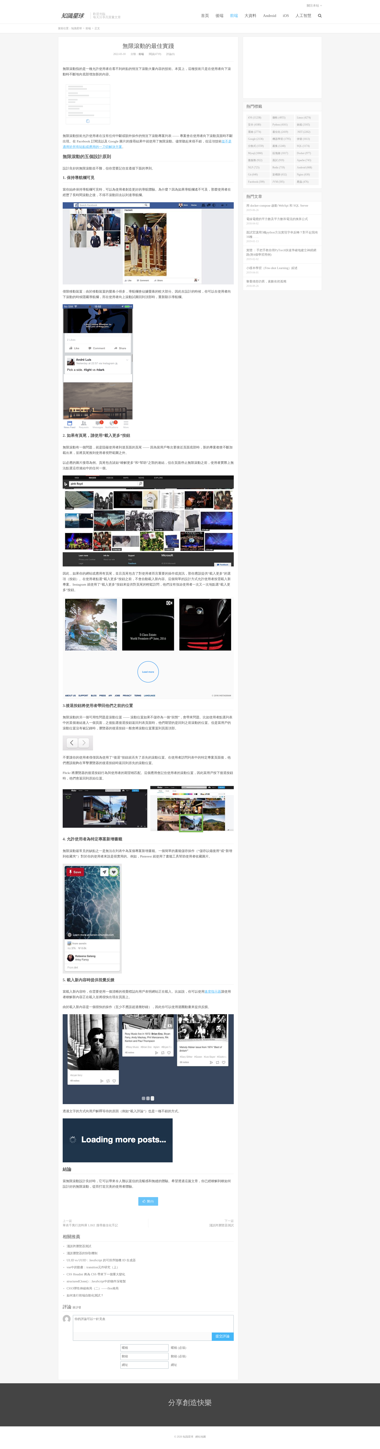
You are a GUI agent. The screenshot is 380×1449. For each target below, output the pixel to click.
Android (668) (304, 167)
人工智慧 (303, 15)
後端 (219, 15)
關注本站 (313, 5)
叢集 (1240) (278, 145)
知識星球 (73, 15)
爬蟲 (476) (303, 181)
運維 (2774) (254, 131)
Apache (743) (304, 160)
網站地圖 (200, 1436)
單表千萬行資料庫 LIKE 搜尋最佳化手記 (90, 1225)
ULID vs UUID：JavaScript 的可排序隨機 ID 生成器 (101, 1260)
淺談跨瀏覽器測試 (221, 1225)
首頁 (205, 15)
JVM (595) (278, 181)
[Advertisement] (282, 67)
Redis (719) (278, 167)
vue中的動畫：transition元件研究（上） (93, 1267)
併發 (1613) (303, 138)
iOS (286, 15)
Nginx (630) (303, 174)
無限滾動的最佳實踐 (148, 46)
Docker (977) (304, 153)
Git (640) (253, 174)
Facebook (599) (256, 181)
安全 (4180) (254, 124)
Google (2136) (255, 138)
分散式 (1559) (256, 145)
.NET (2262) (303, 131)
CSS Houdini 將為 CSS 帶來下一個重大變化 (96, 1274)
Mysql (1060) (255, 153)
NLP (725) (253, 167)
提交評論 (223, 1336)
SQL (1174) (303, 145)
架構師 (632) (279, 174)
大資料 (250, 15)
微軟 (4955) (278, 117)
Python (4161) (280, 124)
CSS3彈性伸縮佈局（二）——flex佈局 (93, 1288)
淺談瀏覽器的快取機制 (82, 1253)
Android (269, 15)
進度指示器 (213, 991)
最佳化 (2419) (280, 131)
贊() (150, 1201)
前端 (234, 15)
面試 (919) (278, 160)
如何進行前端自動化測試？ (85, 1295)
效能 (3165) (303, 124)
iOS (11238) (254, 117)
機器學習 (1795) (281, 138)
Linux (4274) (304, 117)
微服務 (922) (255, 160)
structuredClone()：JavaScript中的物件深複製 (96, 1281)
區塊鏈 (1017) (280, 153)
